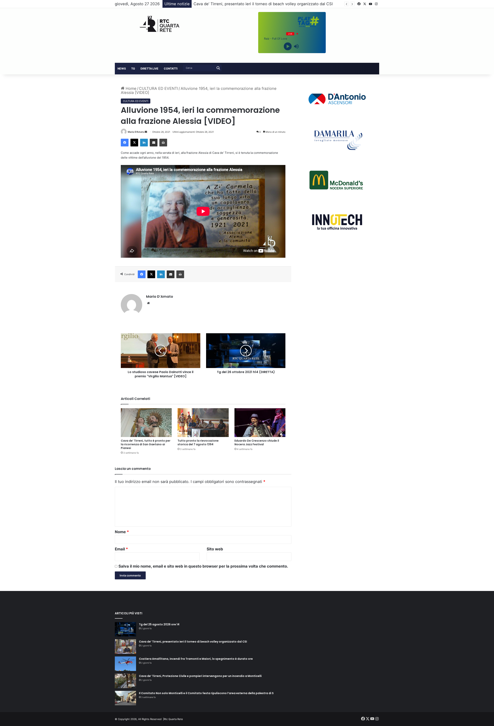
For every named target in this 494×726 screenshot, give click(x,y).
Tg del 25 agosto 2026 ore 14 (159, 624)
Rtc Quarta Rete (173, 719)
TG (133, 68)
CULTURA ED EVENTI (158, 88)
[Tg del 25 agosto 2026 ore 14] (125, 629)
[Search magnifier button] (218, 68)
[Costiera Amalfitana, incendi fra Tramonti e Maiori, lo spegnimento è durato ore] (125, 663)
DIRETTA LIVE (149, 68)
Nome (122, 532)
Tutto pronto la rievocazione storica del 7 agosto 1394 (198, 442)
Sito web (215, 549)
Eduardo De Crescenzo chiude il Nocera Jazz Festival (256, 442)
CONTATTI (171, 68)
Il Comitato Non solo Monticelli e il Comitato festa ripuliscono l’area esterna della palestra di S (206, 693)
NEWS (122, 68)
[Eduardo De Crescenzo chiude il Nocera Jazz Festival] (259, 422)
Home (130, 88)
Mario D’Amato (136, 131)
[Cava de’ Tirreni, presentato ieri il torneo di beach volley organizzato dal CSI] (125, 646)
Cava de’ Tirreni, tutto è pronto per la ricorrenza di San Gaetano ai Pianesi (145, 444)
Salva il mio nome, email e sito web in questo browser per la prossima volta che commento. (203, 566)
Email (121, 549)
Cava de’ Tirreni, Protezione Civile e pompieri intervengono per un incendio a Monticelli (200, 676)
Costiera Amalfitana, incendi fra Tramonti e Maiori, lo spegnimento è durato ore (266, 4)
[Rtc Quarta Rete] (157, 24)
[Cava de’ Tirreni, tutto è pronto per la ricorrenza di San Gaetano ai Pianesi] (146, 422)
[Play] (288, 46)
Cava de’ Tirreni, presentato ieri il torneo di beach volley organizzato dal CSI (193, 642)
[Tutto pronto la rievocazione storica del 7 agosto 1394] (203, 422)
